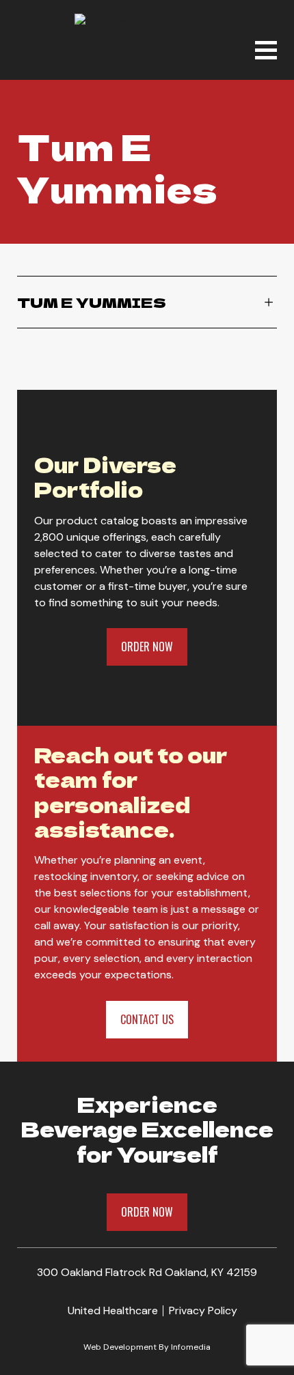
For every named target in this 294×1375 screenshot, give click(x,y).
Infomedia (191, 1347)
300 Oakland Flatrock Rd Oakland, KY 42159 (147, 1272)
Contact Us (147, 1019)
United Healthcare (113, 1310)
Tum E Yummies (91, 302)
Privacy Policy (203, 1310)
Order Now (147, 646)
